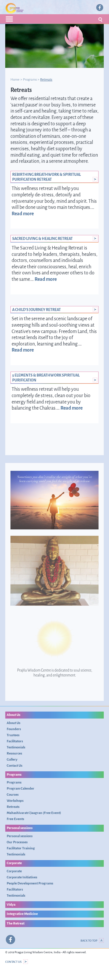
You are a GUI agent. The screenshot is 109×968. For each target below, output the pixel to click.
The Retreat (15, 923)
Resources (14, 753)
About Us (13, 714)
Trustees (13, 735)
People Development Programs (30, 883)
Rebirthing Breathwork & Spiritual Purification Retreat (46, 177)
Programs (30, 79)
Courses (13, 794)
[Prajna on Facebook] (99, 7)
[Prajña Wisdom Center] (30, 8)
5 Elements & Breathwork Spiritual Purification (46, 378)
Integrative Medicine (22, 913)
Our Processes (17, 842)
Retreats (13, 806)
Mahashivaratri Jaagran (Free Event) (34, 812)
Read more (23, 214)
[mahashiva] (54, 571)
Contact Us (14, 765)
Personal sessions (20, 828)
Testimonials (16, 747)
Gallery (12, 759)
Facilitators (15, 741)
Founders (14, 729)
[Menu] (54, 19)
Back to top (89, 940)
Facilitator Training (21, 848)
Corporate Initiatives (22, 877)
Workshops (15, 800)
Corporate (14, 863)
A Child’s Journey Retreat (36, 309)
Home (14, 79)
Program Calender (20, 788)
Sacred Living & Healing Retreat (42, 238)
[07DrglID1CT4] (54, 500)
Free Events (15, 819)
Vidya (11, 904)
